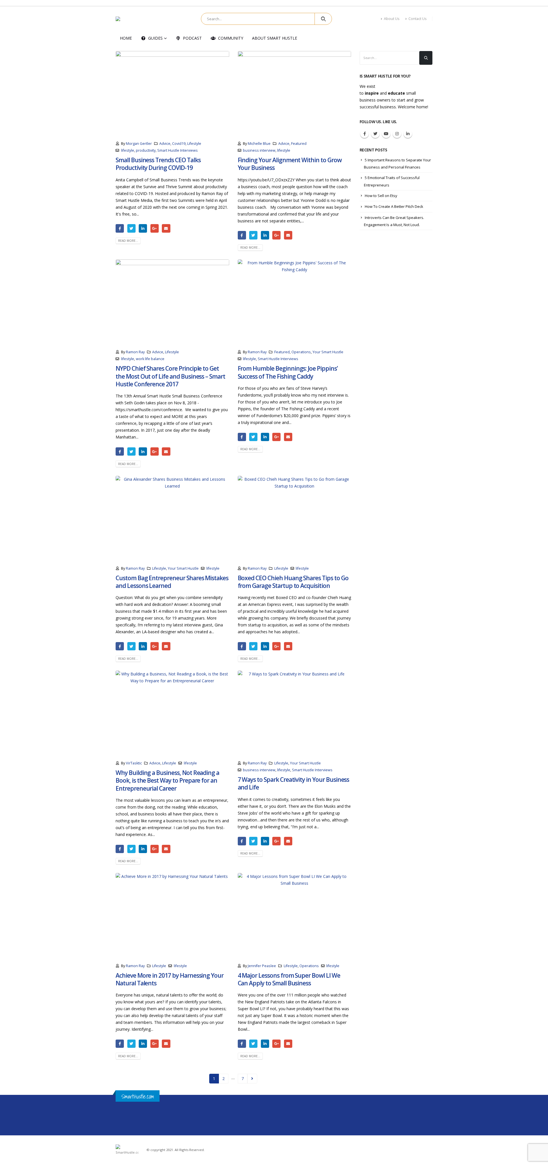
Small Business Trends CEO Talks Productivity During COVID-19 (158, 164)
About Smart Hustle (274, 38)
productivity (146, 150)
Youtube (386, 133)
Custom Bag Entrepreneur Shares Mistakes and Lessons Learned (172, 582)
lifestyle (127, 150)
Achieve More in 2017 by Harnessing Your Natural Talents (169, 979)
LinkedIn (143, 228)
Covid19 (179, 143)
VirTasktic (134, 763)
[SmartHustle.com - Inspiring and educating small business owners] (134, 19)
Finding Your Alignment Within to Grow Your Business (290, 164)
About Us (392, 18)
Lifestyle (194, 143)
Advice (164, 143)
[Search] (323, 19)
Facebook (120, 228)
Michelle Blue (259, 143)
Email (166, 228)
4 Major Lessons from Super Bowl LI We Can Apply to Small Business (289, 979)
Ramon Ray (135, 352)
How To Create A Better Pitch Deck (394, 206)
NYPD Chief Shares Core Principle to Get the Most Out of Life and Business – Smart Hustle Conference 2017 (170, 376)
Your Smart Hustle (328, 352)
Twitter (131, 228)
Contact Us (417, 18)
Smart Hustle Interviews (177, 150)
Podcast (192, 38)
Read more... (128, 241)
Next (252, 1079)
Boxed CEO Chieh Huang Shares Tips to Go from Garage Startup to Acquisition (293, 582)
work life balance (150, 358)
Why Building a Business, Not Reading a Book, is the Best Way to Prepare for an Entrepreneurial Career (167, 780)
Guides (155, 38)
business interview (259, 150)
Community (230, 38)
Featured (299, 143)
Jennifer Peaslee (262, 965)
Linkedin (408, 133)
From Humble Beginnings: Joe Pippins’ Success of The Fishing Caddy (288, 372)
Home (126, 38)
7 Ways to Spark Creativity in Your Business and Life (293, 783)
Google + (154, 228)
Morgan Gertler (139, 143)
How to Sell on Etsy (381, 195)
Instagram (397, 133)
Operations (301, 352)
